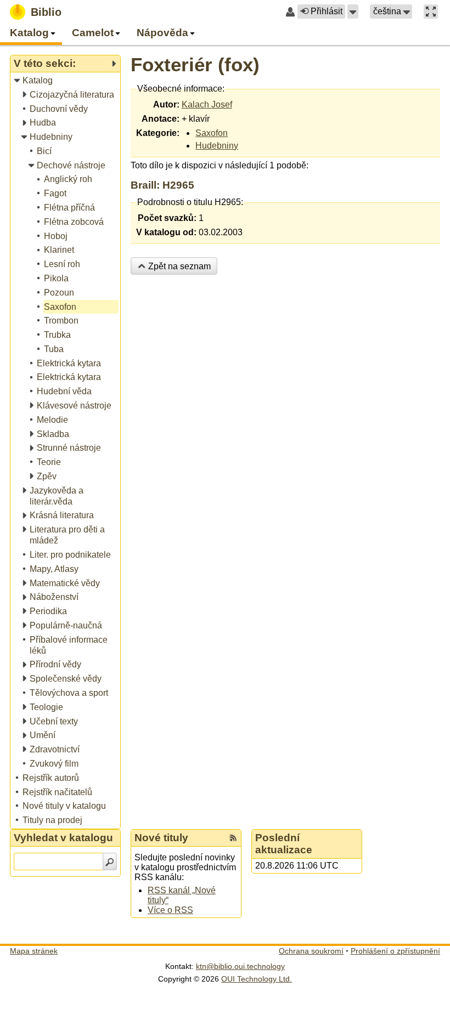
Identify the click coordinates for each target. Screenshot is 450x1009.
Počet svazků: (167, 218)
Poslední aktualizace (283, 843)
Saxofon (211, 133)
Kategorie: (157, 133)
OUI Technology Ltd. (256, 978)
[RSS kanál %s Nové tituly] (233, 838)
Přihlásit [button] (326, 11)
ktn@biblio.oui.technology (240, 966)
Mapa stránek (34, 950)
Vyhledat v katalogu (63, 837)
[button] (352, 11)
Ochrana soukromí (311, 950)
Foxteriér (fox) (195, 64)
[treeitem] (66, 81)
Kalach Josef (207, 104)
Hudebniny (216, 145)
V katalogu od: (166, 232)
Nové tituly (161, 837)
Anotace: (160, 118)
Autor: (166, 104)
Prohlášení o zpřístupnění (395, 950)
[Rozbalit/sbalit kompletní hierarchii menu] (113, 63)
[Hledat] (110, 861)
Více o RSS (170, 910)
